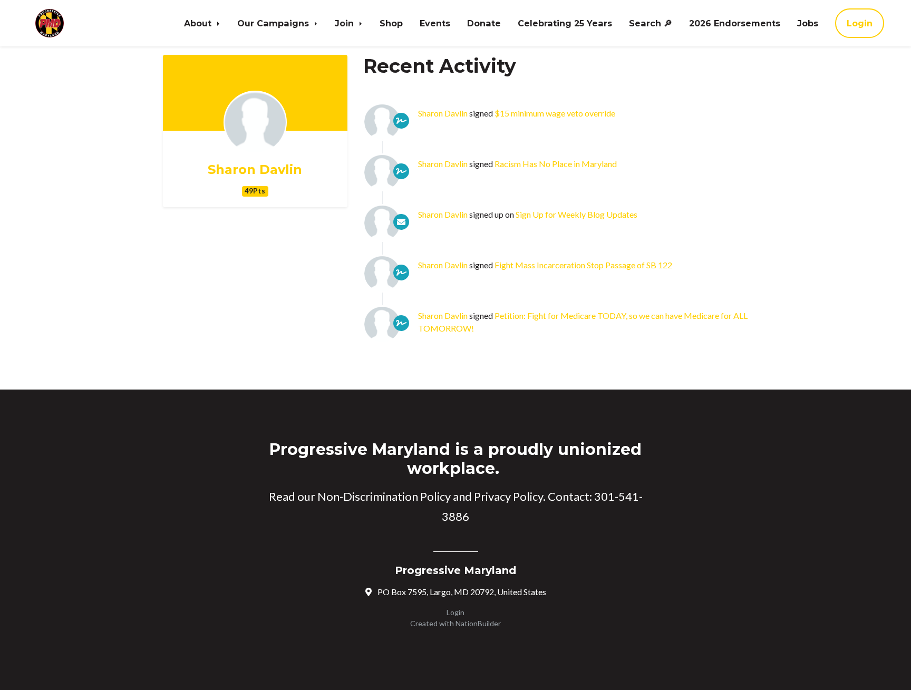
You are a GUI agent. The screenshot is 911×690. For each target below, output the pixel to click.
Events (435, 23)
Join (345, 23)
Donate (484, 23)
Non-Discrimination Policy (384, 496)
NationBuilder (478, 623)
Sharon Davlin (255, 169)
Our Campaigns (274, 23)
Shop (391, 23)
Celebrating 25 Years (565, 23)
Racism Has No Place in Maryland (556, 164)
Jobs (807, 23)
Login (860, 23)
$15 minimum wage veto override (555, 113)
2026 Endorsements (734, 23)
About (199, 23)
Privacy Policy (508, 496)
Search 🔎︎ (650, 23)
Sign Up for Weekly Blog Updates (576, 214)
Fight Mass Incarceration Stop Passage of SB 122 (583, 265)
